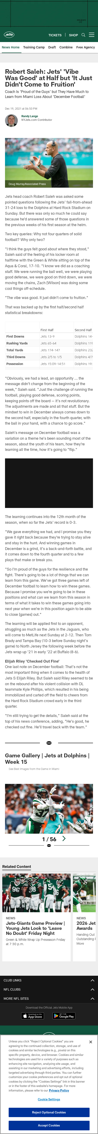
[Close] (91, 1042)
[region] (49, 1084)
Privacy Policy (59, 1090)
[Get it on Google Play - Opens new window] (63, 1018)
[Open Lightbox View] (49, 816)
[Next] (64, 838)
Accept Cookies (49, 1125)
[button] (49, 483)
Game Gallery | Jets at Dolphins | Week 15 (47, 758)
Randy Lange (29, 116)
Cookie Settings (49, 1099)
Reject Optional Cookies (49, 1112)
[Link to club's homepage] (9, 33)
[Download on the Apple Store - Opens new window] (32, 1016)
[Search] (83, 35)
